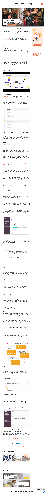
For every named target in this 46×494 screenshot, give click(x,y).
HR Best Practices (17, 438)
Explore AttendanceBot (13, 6)
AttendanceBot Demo (21, 6)
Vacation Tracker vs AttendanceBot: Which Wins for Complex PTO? (25, 463)
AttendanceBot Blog (22, 4)
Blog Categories (33, 6)
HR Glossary (28, 6)
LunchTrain (8, 377)
